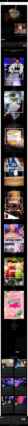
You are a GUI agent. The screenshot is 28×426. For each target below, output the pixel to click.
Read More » (3, 374)
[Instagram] (14, 421)
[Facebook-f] (13, 421)
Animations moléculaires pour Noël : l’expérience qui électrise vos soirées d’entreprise (7, 406)
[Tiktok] (15, 421)
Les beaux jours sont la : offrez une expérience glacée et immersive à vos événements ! (7, 369)
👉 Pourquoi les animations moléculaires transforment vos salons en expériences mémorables (20, 406)
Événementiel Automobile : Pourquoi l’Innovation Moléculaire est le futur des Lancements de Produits (7, 388)
